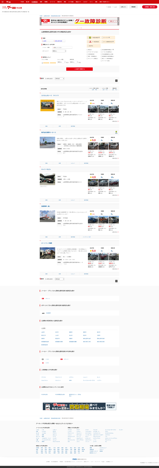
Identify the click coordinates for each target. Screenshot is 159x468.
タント (98, 377)
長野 (55, 453)
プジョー (55, 440)
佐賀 (79, 447)
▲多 (104, 89)
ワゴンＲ (95, 429)
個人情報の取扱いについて (70, 461)
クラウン (71, 377)
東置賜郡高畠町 (45, 341)
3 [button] (81, 27)
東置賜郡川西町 (59, 341)
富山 (50, 453)
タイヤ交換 (70, 1)
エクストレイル (71, 440)
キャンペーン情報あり (93, 58)
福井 (55, 449)
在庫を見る (114, 121)
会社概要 (48, 461)
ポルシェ (55, 434)
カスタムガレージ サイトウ (50, 95)
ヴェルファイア (71, 436)
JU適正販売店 (91, 54)
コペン (78, 441)
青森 (37, 449)
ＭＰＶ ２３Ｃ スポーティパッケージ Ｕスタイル (114, 185)
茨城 (42, 453)
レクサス (44, 431)
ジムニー (85, 377)
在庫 (60, 126)
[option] (79, 22)
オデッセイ (79, 434)
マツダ (37, 441)
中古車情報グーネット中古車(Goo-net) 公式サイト (149, 462)
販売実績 (73, 126)
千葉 (46, 453)
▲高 (93, 89)
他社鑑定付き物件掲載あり (108, 56)
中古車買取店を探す (60, 394)
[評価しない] (42, 63)
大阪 (62, 451)
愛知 (58, 451)
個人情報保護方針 (54, 461)
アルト (106, 431)
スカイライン (44, 380)
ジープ (54, 436)
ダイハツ (48, 298)
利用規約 (61, 461)
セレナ (69, 438)
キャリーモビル (46, 169)
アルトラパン (108, 440)
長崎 (79, 449)
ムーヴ (94, 441)
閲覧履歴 (133, 6)
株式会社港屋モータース (48, 132)
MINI (70, 380)
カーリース (52, 1)
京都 (62, 449)
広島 (71, 449)
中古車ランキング (94, 451)
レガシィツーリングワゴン (111, 438)
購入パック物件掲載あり (107, 58)
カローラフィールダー (98, 434)
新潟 (50, 451)
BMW (43, 441)
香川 (75, 447)
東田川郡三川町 (87, 341)
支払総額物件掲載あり (107, 49)
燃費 (91, 447)
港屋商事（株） (46, 206)
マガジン (102, 449)
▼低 (96, 89)
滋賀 (62, 447)
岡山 (71, 447)
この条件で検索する (79, 69)
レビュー (73, 163)
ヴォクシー (58, 380)
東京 (50, 447)
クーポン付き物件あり (107, 52)
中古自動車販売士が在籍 (107, 54)
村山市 (70, 335)
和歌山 (66, 449)
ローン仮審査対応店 (107, 41)
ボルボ (54, 431)
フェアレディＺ (96, 433)
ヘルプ (115, 6)
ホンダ (37, 433)
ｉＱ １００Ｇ (92, 184)
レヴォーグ (87, 438)
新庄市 (98, 332)
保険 (96, 1)
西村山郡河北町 (101, 338)
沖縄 (83, 451)
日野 (43, 434)
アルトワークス (96, 436)
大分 (79, 453)
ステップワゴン (80, 440)
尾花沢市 (57, 338)
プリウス (43, 377)
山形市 (43, 332)
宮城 (37, 453)
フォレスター (88, 431)
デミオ (86, 429)
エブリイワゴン (96, 438)
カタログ (85, 1)
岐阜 (58, 447)
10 (112, 177)
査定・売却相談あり (92, 56)
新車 (41, 1)
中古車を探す (44, 394)
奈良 (66, 447)
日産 (37, 431)
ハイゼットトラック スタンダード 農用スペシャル (93, 149)
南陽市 (70, 338)
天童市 (98, 335)
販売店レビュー (93, 453)
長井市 (84, 335)
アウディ (55, 433)
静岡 (58, 449)
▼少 (107, 89)
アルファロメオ (56, 441)
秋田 (42, 447)
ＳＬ (106, 441)
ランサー (121, 429)
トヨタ (47, 359)
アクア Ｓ (91, 220)
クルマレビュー (103, 447)
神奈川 (50, 449)
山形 (42, 449)
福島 (42, 451)
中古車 (41, 15)
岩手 (37, 451)
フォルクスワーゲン (46, 440)
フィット (87, 441)
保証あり (90, 49)
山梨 (55, 451)
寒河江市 (43, 335)
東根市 (43, 338)
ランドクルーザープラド (89, 380)
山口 (71, 451)
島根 (66, 453)
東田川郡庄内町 (101, 341)
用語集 (101, 451)
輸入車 (27, 1)
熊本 (79, 451)
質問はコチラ (86, 461)
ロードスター (88, 433)
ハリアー (99, 380)
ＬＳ (106, 436)
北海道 (37, 447)
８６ (69, 441)
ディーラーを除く (106, 60)
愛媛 (75, 449)
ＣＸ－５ (79, 436)
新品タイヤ (78, 1)
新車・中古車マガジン (105, 1)
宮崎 (83, 447)
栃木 (46, 447)
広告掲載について (109, 461)
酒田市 (84, 332)
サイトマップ (97, 461)
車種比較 (92, 449)
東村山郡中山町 (87, 338)
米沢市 (57, 332)
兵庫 (62, 453)
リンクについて (79, 461)
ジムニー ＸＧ (92, 110)
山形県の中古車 (47, 15)
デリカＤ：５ (96, 431)
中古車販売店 (35, 1)
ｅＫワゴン (107, 434)
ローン (91, 1)
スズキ (47, 362)
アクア (78, 429)
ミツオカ (44, 433)
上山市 (57, 335)
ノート (94, 440)
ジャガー (55, 438)
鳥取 (66, 451)
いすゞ (43, 429)
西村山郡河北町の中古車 (55, 15)
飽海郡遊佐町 (44, 344)
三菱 (37, 440)
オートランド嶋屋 (46, 243)
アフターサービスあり (93, 52)
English (109, 6)
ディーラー (105, 37)
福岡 (75, 453)
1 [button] (78, 27)
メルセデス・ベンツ (46, 438)
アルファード (58, 377)
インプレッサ (88, 434)
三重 (58, 453)
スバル (37, 438)
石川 (55, 447)
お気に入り (123, 6)
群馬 (46, 449)
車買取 (46, 1)
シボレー (55, 429)
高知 (75, 451)
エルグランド (80, 438)
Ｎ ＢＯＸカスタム (109, 433)
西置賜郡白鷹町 (73, 341)
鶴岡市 (70, 332)
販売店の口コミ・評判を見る (75, 395)
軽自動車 (48, 313)
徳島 (71, 453)
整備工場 (59, 1)
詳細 (46, 126)
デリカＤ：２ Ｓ (102, 184)
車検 (65, 1)
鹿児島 (83, 449)
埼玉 (46, 451)
